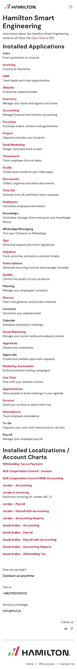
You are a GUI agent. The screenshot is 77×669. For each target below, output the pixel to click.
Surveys (8, 400)
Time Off (9, 190)
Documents (11, 179)
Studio (7, 167)
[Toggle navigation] (70, 7)
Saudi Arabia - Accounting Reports (27, 547)
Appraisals (10, 343)
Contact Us (67, 664)
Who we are (46, 664)
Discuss (8, 297)
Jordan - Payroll (14, 504)
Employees (10, 202)
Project (8, 133)
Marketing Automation (18, 366)
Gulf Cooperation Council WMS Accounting (33, 478)
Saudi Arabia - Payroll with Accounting (30, 540)
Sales (6, 53)
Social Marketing (14, 332)
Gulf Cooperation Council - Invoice (27, 471)
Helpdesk (9, 252)
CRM (6, 76)
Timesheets (11, 156)
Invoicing (9, 65)
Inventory (9, 99)
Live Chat (9, 377)
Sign (6, 240)
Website (8, 87)
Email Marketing (14, 145)
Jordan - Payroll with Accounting (26, 511)
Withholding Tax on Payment (23, 464)
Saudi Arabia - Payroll (18, 532)
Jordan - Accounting (17, 485)
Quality (8, 275)
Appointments (13, 389)
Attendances (12, 412)
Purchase (9, 122)
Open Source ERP (42, 38)
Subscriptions (12, 263)
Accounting (11, 110)
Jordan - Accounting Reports (23, 518)
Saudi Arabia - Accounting (21, 525)
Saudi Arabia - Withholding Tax (24, 554)
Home (30, 664)
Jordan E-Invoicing (16, 492)
